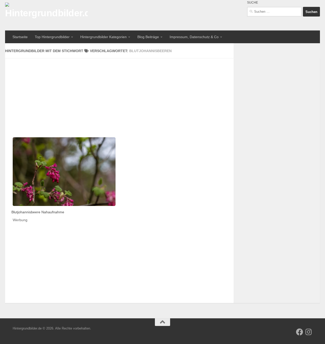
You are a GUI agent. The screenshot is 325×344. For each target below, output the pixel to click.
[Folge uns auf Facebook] (299, 332)
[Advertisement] (119, 94)
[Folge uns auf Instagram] (308, 332)
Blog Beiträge (148, 37)
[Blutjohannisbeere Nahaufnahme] (64, 171)
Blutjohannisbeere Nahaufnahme (37, 212)
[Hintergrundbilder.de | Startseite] (46, 15)
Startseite (20, 37)
